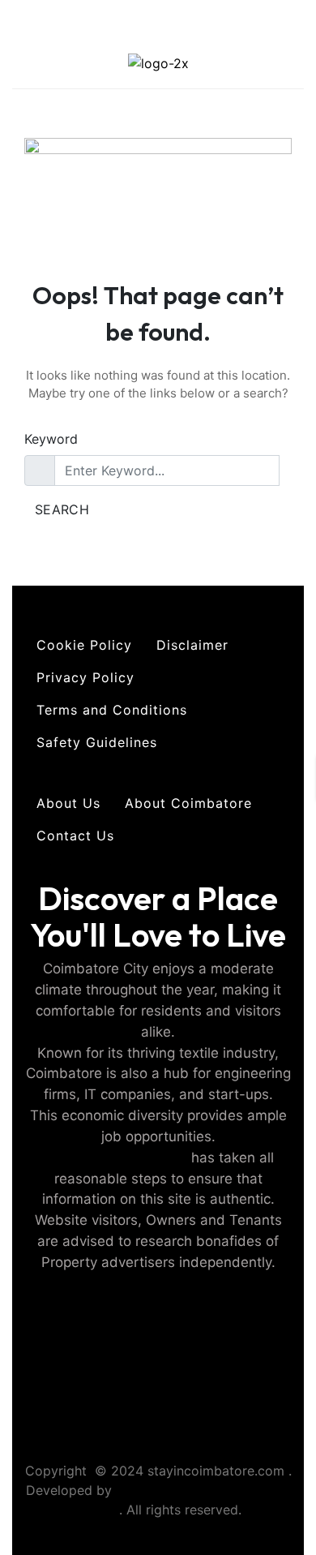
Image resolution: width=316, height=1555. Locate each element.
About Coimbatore (188, 803)
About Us (68, 803)
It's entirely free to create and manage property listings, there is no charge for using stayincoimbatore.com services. (158, 1325)
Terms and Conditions (111, 710)
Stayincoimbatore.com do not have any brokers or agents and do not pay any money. (158, 1388)
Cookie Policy (84, 645)
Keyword (51, 439)
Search (62, 509)
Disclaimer (192, 645)
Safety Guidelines (96, 742)
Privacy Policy (85, 677)
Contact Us (75, 835)
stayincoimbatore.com (115, 1157)
